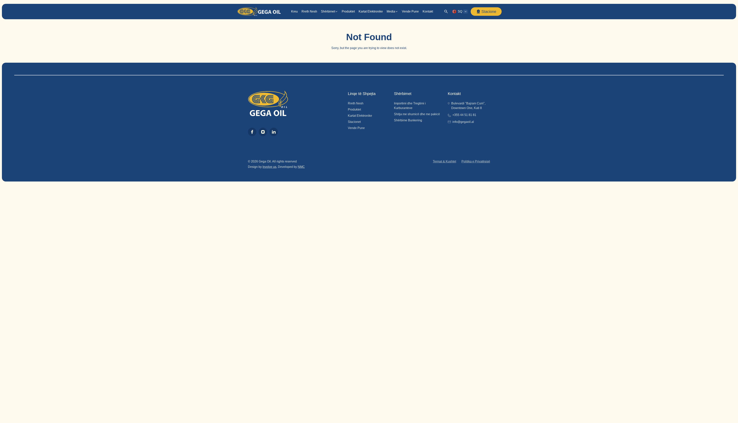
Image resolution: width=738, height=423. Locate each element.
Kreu (294, 11)
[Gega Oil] (258, 11)
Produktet (348, 11)
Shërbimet (328, 11)
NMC (301, 166)
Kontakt (428, 11)
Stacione (488, 11)
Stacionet (354, 121)
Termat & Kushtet (444, 161)
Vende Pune (410, 11)
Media (391, 11)
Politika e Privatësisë (475, 161)
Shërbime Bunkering (408, 120)
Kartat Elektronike (371, 11)
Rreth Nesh (309, 11)
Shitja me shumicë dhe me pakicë (417, 114)
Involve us (269, 166)
